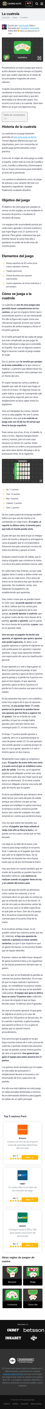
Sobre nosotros (36, 1404)
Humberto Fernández (30, 28)
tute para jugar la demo (24, 137)
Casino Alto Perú (28, 1400)
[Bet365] (23, 1222)
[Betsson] (23, 1134)
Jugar (28, 1157)
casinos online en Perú (13, 1374)
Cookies (15, 1404)
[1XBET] (23, 1179)
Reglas (15, 17)
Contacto (7, 1404)
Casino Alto (6, 17)
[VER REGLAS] (12, 1272)
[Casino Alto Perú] (15, 3)
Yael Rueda (23, 25)
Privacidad (24, 1404)
